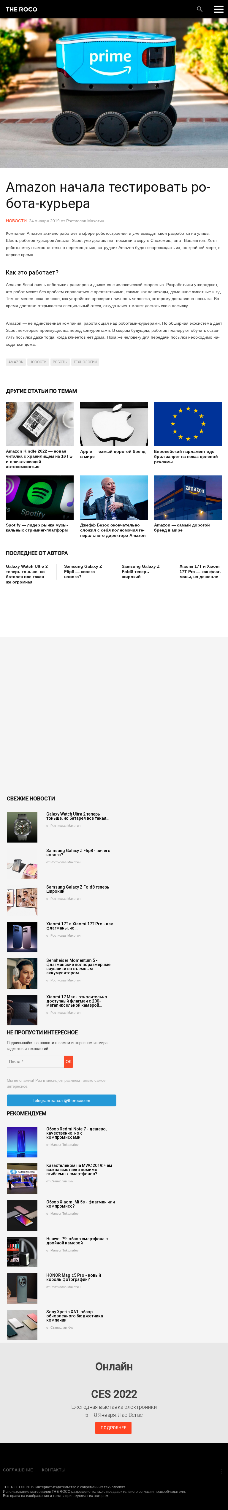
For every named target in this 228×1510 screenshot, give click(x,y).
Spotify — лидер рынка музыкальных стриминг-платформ (37, 528)
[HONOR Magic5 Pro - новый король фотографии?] (22, 1288)
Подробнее (113, 1427)
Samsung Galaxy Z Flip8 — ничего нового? (83, 571)
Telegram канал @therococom (61, 1100)
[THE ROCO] (21, 9)
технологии (85, 362)
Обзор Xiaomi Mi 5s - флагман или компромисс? (80, 1204)
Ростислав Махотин (85, 220)
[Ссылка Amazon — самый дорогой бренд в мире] (188, 497)
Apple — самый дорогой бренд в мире (112, 454)
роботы (60, 362)
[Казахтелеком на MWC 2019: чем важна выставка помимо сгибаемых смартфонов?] (22, 1178)
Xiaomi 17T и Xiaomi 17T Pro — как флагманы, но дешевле (200, 571)
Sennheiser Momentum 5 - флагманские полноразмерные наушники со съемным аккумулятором (78, 966)
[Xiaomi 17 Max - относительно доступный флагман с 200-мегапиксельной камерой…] (22, 1010)
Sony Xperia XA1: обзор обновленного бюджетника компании (74, 1315)
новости (38, 362)
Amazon (15, 362)
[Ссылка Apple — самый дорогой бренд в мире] (114, 424)
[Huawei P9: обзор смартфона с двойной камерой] (22, 1252)
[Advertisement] (114, 604)
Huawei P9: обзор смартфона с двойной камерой (77, 1240)
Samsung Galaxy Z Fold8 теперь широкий (141, 571)
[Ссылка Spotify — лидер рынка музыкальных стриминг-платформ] (40, 497)
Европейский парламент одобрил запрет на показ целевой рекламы (186, 456)
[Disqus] (114, 717)
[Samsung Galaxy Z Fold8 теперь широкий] (22, 900)
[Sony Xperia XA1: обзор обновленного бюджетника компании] (22, 1325)
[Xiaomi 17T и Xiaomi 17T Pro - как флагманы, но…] (22, 937)
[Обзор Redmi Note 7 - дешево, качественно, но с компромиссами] (22, 1142)
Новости (16, 220)
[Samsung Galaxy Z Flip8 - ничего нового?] (22, 863)
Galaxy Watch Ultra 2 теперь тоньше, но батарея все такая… (77, 816)
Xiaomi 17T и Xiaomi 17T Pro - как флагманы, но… (79, 925)
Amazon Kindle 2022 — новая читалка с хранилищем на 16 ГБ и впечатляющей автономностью (39, 459)
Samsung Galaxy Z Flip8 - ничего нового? (78, 852)
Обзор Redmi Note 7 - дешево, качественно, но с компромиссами (76, 1133)
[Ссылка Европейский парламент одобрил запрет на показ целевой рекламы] (188, 424)
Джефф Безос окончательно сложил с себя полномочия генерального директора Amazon (113, 530)
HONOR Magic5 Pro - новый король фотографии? (73, 1277)
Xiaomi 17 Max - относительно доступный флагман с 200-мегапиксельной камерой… (76, 1001)
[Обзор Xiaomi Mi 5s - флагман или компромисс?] (22, 1215)
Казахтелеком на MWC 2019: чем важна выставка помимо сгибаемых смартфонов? (79, 1169)
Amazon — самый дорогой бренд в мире (182, 528)
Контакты (54, 1470)
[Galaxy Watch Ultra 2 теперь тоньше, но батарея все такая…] (22, 827)
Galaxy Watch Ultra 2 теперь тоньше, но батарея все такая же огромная (27, 574)
